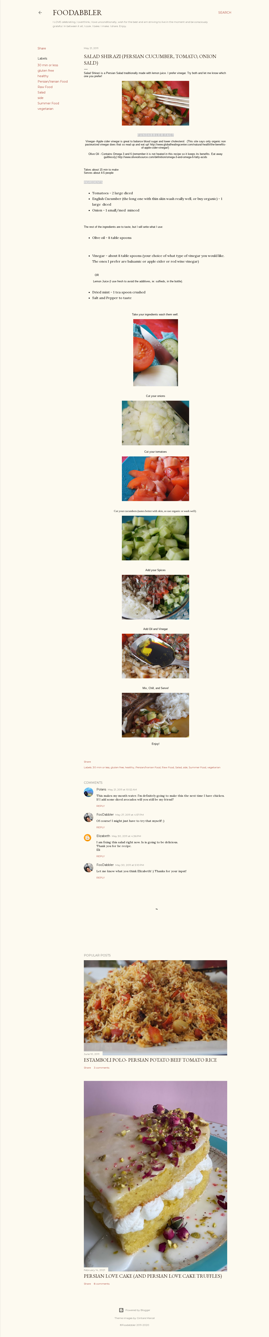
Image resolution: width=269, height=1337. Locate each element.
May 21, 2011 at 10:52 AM (122, 789)
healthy (43, 76)
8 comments (101, 1283)
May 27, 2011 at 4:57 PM (129, 814)
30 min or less (48, 65)
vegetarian (45, 109)
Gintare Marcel (146, 1318)
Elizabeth (103, 836)
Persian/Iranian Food (53, 81)
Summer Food (48, 103)
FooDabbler (77, 12)
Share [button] (42, 48)
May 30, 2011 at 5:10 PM (129, 865)
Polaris (101, 789)
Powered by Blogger (137, 1310)
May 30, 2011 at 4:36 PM (126, 836)
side (41, 98)
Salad (41, 92)
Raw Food (45, 87)
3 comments (101, 1067)
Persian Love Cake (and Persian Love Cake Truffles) (153, 1276)
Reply (100, 805)
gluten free (46, 71)
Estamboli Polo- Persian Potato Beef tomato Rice (150, 1060)
